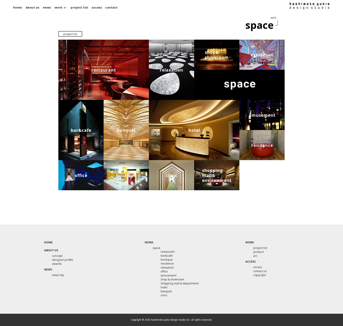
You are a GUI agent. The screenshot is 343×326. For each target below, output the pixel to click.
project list (79, 7)
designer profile (62, 260)
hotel (164, 287)
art (71, 13)
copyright (259, 275)
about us (32, 7)
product (84, 13)
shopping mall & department (180, 283)
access (97, 7)
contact (111, 7)
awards (57, 264)
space (60, 13)
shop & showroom (172, 279)
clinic (164, 295)
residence (167, 263)
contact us (260, 271)
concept (57, 256)
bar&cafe (167, 255)
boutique (167, 259)
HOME (48, 242)
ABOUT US (51, 250)
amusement (168, 275)
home (17, 7)
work (59, 7)
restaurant (168, 251)
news (47, 7)
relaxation (167, 267)
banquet (166, 291)
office (164, 271)
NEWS (48, 269)
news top (58, 275)
